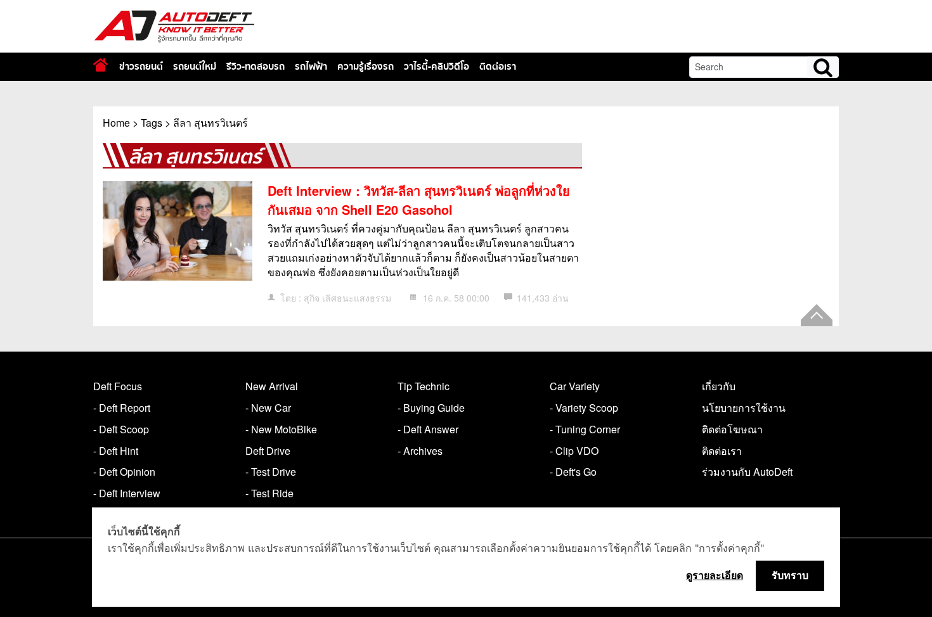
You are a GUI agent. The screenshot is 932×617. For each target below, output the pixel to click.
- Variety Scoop (584, 407)
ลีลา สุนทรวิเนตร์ (210, 122)
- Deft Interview (126, 493)
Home (116, 122)
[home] (100, 65)
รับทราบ (790, 575)
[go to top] (816, 315)
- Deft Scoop (121, 429)
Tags (151, 122)
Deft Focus (117, 386)
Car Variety (575, 386)
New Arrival (271, 386)
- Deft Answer (428, 429)
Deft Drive (267, 450)
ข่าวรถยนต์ (141, 66)
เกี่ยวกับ (718, 386)
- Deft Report (121, 407)
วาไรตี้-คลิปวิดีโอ (436, 66)
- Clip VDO (574, 450)
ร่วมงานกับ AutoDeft (747, 471)
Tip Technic (424, 386)
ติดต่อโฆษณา (732, 429)
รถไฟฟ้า (311, 66)
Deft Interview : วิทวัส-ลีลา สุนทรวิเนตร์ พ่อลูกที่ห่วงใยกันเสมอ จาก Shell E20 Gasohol (419, 200)
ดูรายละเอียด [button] (714, 575)
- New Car (268, 407)
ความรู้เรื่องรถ (365, 66)
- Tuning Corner (585, 429)
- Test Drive (270, 471)
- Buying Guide (431, 407)
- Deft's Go (573, 471)
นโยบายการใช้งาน (744, 407)
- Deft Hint (115, 450)
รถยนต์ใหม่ (194, 66)
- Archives (420, 450)
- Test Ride (269, 493)
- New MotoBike (281, 429)
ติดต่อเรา (497, 66)
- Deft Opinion (124, 471)
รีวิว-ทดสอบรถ (255, 66)
